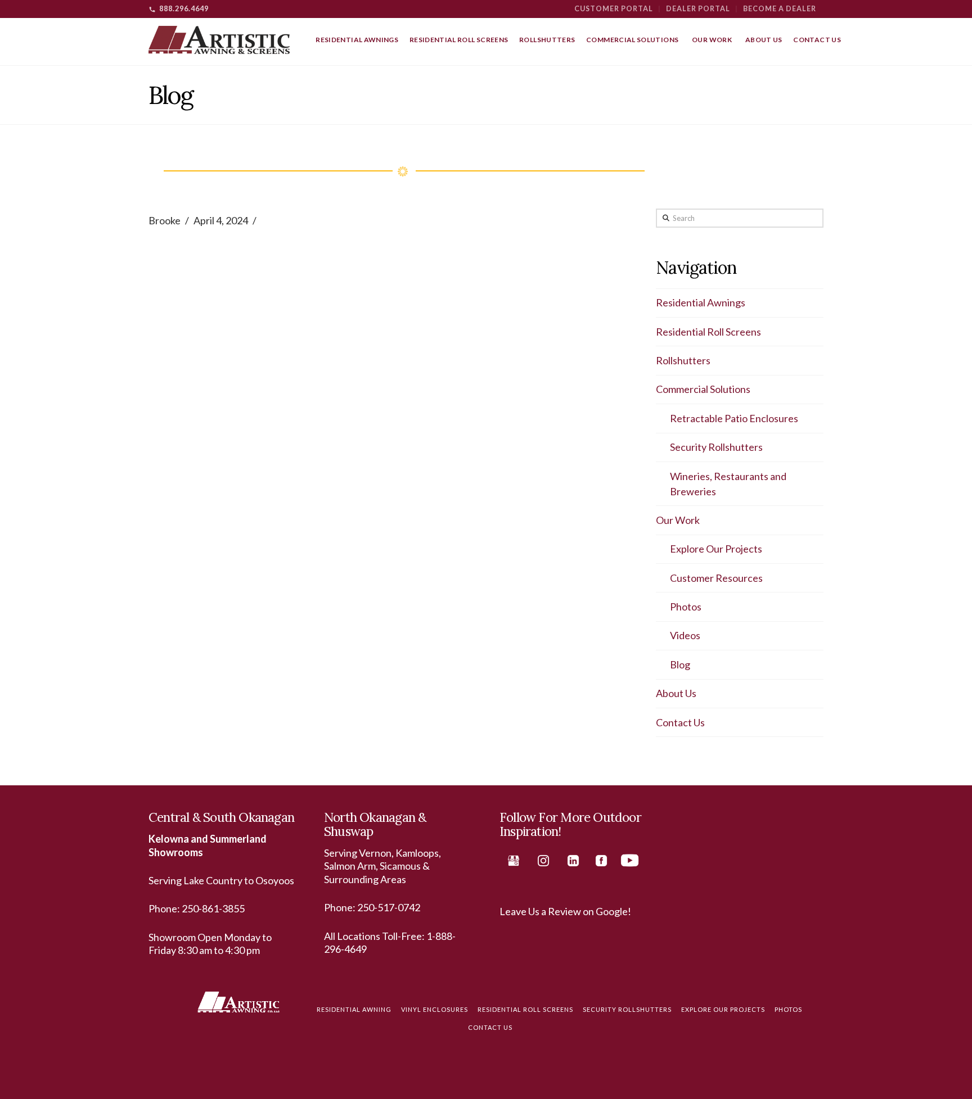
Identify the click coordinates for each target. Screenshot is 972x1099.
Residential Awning (354, 1009)
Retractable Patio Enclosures (734, 418)
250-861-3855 (213, 908)
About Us (676, 693)
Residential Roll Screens (708, 331)
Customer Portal (613, 8)
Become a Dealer (779, 8)
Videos (685, 635)
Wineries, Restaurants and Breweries (728, 484)
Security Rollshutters (716, 447)
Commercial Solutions (703, 389)
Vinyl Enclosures (434, 1009)
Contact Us (680, 722)
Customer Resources (716, 578)
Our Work (678, 520)
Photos (685, 606)
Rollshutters (683, 360)
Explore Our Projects (716, 548)
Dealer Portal (698, 8)
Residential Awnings (700, 302)
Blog (680, 664)
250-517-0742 (388, 907)
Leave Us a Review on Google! (565, 911)
